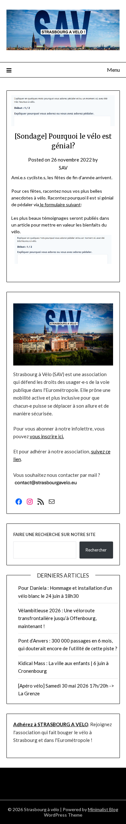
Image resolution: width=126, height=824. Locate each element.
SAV (63, 168)
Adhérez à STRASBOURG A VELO (50, 724)
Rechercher (96, 549)
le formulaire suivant (60, 204)
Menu (113, 70)
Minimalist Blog (103, 809)
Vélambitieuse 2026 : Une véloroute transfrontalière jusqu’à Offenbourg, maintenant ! (57, 618)
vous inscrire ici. (47, 436)
